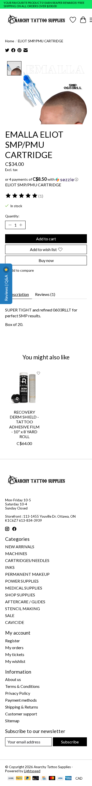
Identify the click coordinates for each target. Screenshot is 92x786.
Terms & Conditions (22, 686)
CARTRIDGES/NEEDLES (27, 560)
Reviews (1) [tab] (45, 294)
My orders (14, 647)
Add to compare (21, 270)
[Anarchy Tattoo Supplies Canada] (36, 19)
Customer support (21, 713)
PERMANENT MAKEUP (27, 574)
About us (13, 679)
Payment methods (21, 700)
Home (9, 41)
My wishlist (15, 661)
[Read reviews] (21, 196)
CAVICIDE (14, 622)
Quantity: (12, 216)
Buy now (46, 260)
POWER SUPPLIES (22, 581)
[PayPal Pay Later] (27, 778)
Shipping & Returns (21, 706)
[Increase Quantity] (20, 225)
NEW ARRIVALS (19, 546)
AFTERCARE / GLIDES (25, 601)
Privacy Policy (17, 693)
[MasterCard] (52, 778)
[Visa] (60, 778)
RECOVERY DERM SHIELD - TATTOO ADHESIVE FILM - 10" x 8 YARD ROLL (24, 424)
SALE (9, 615)
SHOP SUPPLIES (20, 594)
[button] (46, 179)
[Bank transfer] (11, 778)
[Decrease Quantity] (10, 225)
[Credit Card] (44, 778)
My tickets (14, 654)
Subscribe (70, 741)
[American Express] (68, 778)
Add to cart (46, 238)
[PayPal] (19, 778)
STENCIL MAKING (22, 608)
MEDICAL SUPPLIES (23, 587)
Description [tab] (18, 294)
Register (12, 640)
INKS (10, 567)
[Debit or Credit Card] (35, 778)
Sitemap (12, 720)
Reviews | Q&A (6, 287)
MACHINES (16, 553)
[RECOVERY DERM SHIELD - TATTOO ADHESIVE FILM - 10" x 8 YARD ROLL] (24, 387)
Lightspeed (32, 771)
